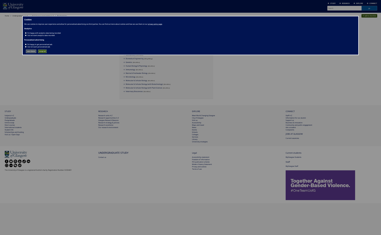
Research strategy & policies (108, 123)
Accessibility (196, 123)
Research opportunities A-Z (108, 118)
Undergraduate (10, 118)
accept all (42, 51)
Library (194, 139)
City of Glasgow (197, 118)
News (194, 127)
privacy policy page (155, 24)
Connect (373, 3)
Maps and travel (198, 125)
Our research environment (108, 127)
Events (194, 130)
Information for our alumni (296, 118)
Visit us (195, 120)
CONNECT (290, 111)
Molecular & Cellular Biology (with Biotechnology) (148, 84)
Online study (9, 123)
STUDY (8, 111)
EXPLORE (196, 111)
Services (195, 137)
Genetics (133, 62)
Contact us (102, 157)
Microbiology (134, 77)
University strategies (200, 142)
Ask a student (291, 127)
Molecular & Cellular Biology (140, 80)
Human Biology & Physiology (140, 66)
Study (333, 3)
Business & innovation (294, 123)
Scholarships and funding (14, 132)
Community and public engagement (299, 125)
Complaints (290, 130)
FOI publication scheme (201, 162)
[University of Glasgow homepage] (13, 6)
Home (7, 16)
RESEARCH (103, 111)
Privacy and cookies (199, 167)
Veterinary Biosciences (138, 91)
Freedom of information (201, 159)
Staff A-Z (289, 115)
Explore (359, 3)
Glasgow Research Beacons (108, 120)
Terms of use (197, 169)
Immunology (134, 70)
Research (346, 3)
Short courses (10, 125)
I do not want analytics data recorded (41, 35)
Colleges (195, 134)
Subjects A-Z (9, 115)
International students (13, 127)
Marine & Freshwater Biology (140, 73)
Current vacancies (292, 138)
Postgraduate (10, 120)
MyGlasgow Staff (292, 166)
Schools (195, 132)
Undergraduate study (20, 16)
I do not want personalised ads (38, 47)
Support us (290, 120)
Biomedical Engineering (139, 59)
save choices (31, 51)
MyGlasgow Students (293, 157)
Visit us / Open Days (12, 134)
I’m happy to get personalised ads (39, 44)
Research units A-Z (105, 115)
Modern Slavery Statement (202, 164)
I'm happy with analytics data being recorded (44, 33)
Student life (9, 130)
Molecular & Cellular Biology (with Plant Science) (148, 88)
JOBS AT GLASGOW (294, 134)
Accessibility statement (200, 157)
